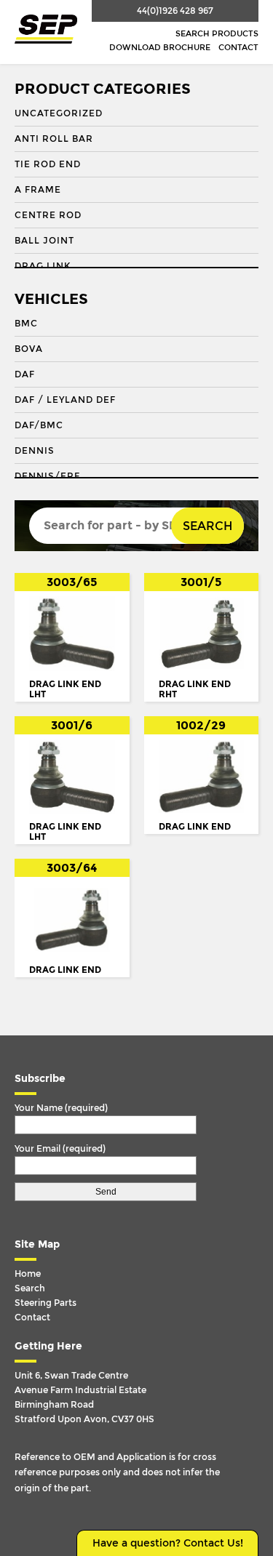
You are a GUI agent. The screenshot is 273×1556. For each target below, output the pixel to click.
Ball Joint (44, 241)
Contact (238, 47)
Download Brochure (159, 47)
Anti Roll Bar (54, 139)
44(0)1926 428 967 (175, 11)
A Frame (38, 190)
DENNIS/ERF (47, 476)
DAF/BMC (39, 425)
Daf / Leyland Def (65, 400)
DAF (25, 374)
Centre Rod (48, 215)
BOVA (29, 349)
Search (207, 526)
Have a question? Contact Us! (167, 1543)
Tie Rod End (48, 164)
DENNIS (35, 451)
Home (28, 1274)
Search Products (216, 34)
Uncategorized (59, 113)
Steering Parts (45, 1303)
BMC (26, 323)
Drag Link (43, 266)
